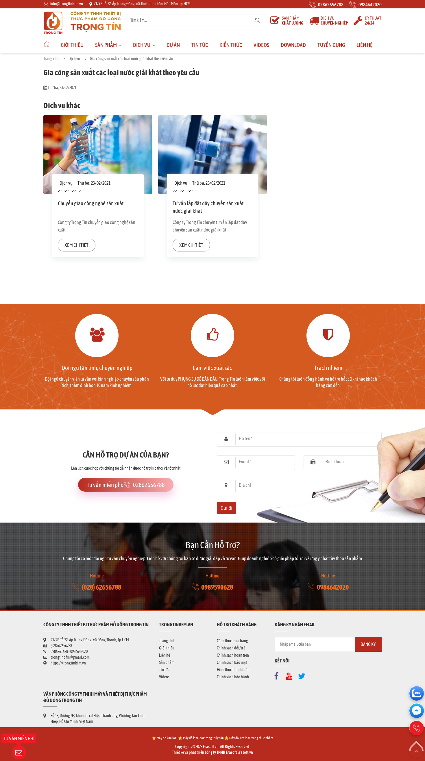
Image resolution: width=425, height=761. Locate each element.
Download (293, 45)
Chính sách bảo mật (232, 662)
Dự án (173, 45)
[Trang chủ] (82, 14)
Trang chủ (51, 58)
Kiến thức (230, 45)
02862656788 (330, 5)
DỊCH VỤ (334, 20)
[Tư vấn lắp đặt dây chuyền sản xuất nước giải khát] (212, 154)
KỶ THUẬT (373, 20)
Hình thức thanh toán (233, 669)
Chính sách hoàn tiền (233, 655)
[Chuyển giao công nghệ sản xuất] (97, 154)
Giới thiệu (72, 45)
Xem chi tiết (76, 245)
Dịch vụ (141, 45)
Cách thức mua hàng (232, 640)
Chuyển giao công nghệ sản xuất (91, 203)
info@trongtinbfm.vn (66, 3)
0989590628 (217, 587)
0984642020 (370, 5)
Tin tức (199, 45)
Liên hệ (364, 45)
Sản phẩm (106, 45)
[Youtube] (290, 675)
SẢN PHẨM (292, 20)
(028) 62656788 (101, 587)
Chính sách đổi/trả (231, 648)
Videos (261, 45)
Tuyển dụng (331, 45)
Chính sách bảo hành (233, 677)
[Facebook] (278, 675)
